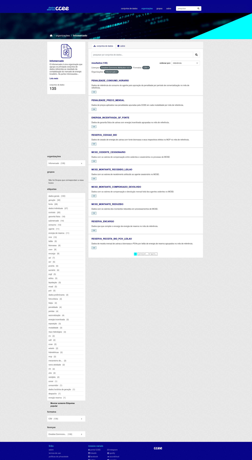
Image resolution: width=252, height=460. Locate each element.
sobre (51, 449)
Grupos (159, 8)
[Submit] (198, 8)
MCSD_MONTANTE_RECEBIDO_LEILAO (111, 169)
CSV (94, 92)
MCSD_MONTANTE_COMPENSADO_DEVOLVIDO (116, 186)
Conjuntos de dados (129, 8)
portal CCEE (95, 449)
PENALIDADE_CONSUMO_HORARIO (110, 80)
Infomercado (80, 35)
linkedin (93, 453)
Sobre (168, 8)
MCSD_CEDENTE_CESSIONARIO (108, 152)
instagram (113, 449)
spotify (112, 453)
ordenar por (165, 63)
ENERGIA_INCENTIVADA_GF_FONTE (110, 117)
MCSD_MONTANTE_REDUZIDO (107, 204)
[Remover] (130, 68)
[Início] (51, 35)
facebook (94, 456)
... (147, 254)
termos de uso (55, 453)
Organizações (147, 8)
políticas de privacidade (58, 456)
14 (152, 254)
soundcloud (114, 456)
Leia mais (54, 78)
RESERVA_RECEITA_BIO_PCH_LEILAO (111, 238)
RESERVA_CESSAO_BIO (104, 134)
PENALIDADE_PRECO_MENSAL (107, 100)
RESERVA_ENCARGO (102, 221)
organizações (63, 35)
